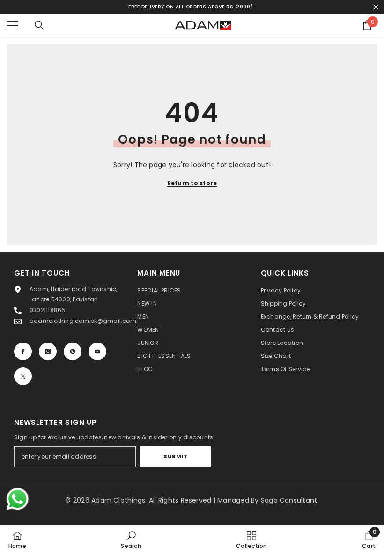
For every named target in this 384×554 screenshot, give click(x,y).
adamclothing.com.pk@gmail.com (83, 321)
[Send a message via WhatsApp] (17, 499)
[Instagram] (48, 351)
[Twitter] (23, 376)
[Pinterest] (72, 351)
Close (375, 6)
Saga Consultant (289, 500)
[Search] (39, 25)
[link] (131, 539)
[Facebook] (23, 351)
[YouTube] (97, 351)
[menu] (12, 25)
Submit (175, 456)
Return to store (192, 183)
